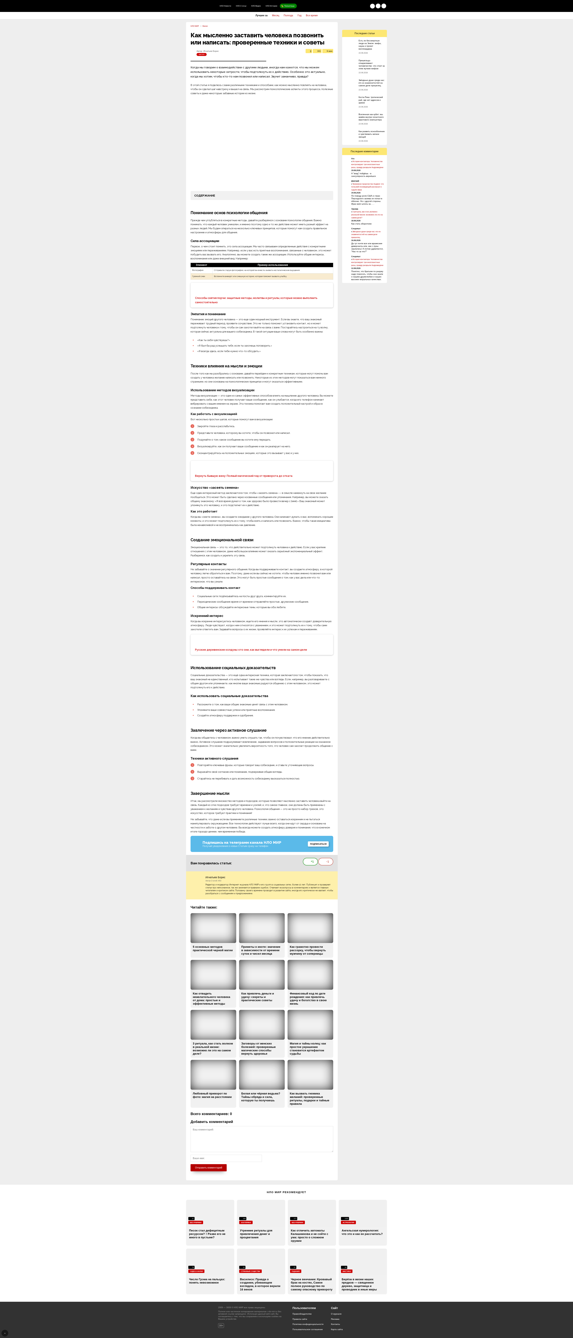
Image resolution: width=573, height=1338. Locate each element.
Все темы (383, 6)
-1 (327, 861)
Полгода (288, 15)
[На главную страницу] (201, 6)
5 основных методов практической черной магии (213, 948)
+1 (312, 861)
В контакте (351, 24)
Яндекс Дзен (383, 24)
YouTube (371, 24)
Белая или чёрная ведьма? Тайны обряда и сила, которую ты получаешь (260, 1097)
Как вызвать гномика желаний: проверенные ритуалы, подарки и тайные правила (309, 1098)
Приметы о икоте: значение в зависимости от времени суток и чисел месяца (260, 950)
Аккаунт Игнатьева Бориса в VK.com (326, 877)
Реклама (335, 1319)
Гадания (296, 1271)
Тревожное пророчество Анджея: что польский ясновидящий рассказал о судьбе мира (367, 187)
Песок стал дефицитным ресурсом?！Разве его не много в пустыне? (207, 1234)
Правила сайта (299, 1319)
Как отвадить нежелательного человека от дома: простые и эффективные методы (211, 998)
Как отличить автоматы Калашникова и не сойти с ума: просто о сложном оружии (309, 1235)
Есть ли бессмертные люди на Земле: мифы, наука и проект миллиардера (370, 44)
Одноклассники (345, 24)
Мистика (347, 1271)
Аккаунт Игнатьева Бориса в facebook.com (331, 877)
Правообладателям (302, 1314)
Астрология (348, 1222)
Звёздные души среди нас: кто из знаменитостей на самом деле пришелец (372, 83)
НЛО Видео (256, 6)
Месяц (275, 15)
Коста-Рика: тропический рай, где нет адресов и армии (371, 100)
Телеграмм (364, 24)
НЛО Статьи (241, 6)
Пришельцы (289, 6)
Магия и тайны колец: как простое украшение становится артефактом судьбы (308, 1048)
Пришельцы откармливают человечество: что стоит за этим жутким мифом (372, 64)
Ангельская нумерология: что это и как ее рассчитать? (362, 1232)
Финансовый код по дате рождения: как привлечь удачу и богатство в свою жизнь (308, 998)
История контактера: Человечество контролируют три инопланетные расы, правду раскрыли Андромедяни (367, 164)
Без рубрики (195, 1222)
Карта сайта (337, 1329)
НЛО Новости (225, 6)
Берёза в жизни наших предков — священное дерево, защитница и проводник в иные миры (359, 1284)
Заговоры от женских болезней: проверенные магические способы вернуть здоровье (258, 1048)
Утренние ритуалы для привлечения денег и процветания (256, 1234)
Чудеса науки (196, 1271)
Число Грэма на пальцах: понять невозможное (207, 1281)
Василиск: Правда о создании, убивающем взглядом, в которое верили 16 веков (260, 1284)
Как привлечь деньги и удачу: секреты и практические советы (257, 997)
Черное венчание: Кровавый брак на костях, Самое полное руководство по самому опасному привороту (311, 1284)
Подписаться (318, 844)
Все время (312, 15)
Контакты (335, 1324)
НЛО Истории (271, 6)
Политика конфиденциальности (308, 1324)
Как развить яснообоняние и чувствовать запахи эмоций (372, 134)
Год (299, 15)
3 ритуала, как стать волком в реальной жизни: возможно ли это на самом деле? (213, 1048)
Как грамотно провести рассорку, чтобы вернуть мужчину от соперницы (308, 950)
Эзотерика (246, 1222)
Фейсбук (358, 24)
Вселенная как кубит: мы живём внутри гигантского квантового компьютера (371, 117)
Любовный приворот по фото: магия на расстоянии (212, 1095)
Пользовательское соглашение (307, 1329)
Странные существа (250, 1271)
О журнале (336, 1314)
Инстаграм (377, 24)
